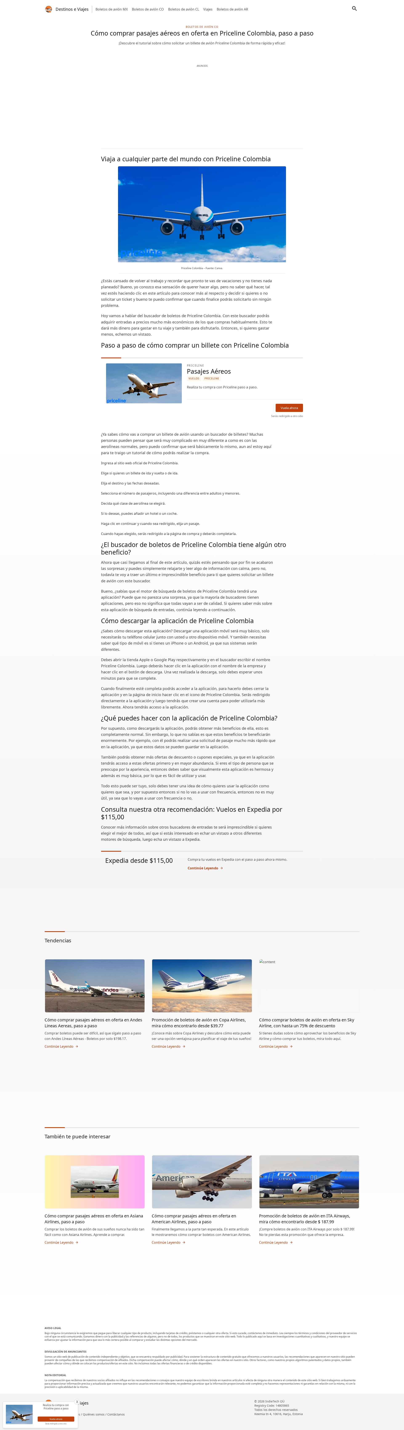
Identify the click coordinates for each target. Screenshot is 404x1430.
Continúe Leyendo (203, 868)
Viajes (208, 9)
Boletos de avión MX (112, 9)
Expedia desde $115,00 (139, 860)
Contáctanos (116, 1414)
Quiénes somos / (95, 1414)
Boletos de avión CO (148, 9)
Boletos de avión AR (232, 9)
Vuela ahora (289, 408)
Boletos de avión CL (183, 9)
